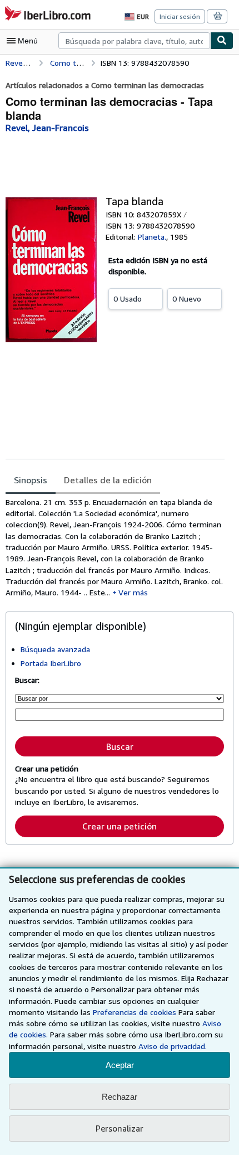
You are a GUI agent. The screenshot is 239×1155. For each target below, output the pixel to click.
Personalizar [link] (119, 1128)
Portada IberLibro (51, 663)
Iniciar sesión (180, 16)
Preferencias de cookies (134, 1012)
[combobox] (134, 40)
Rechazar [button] (119, 1096)
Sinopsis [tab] (30, 480)
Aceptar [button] (120, 1065)
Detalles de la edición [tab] (108, 480)
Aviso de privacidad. (172, 1046)
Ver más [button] (133, 592)
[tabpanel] (115, 548)
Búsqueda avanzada (55, 649)
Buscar (119, 746)
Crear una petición (119, 826)
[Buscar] (222, 40)
